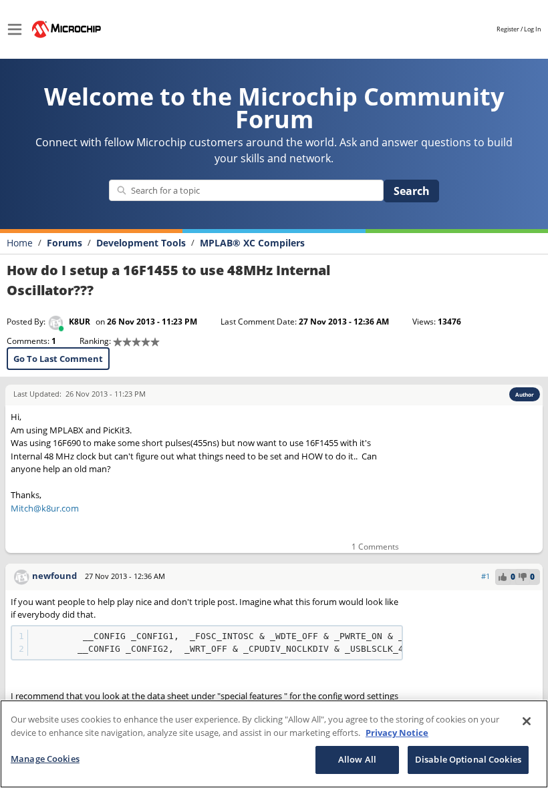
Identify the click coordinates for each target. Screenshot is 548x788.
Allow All (357, 759)
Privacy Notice (397, 733)
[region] (274, 744)
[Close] (526, 721)
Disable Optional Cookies (468, 759)
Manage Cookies (45, 759)
